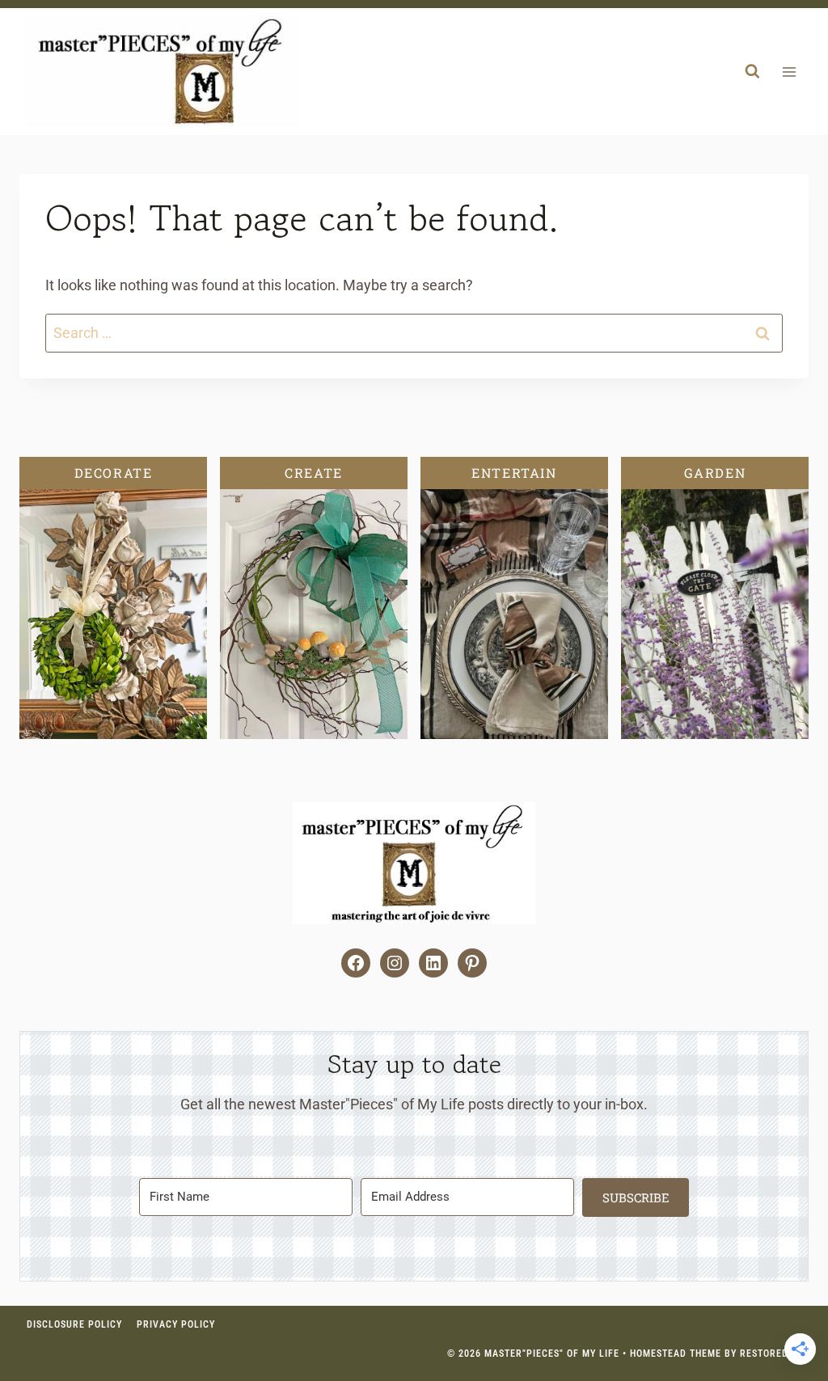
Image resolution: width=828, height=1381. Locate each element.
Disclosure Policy (74, 1324)
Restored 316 (774, 1353)
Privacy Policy (176, 1324)
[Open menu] (789, 71)
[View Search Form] (752, 72)
